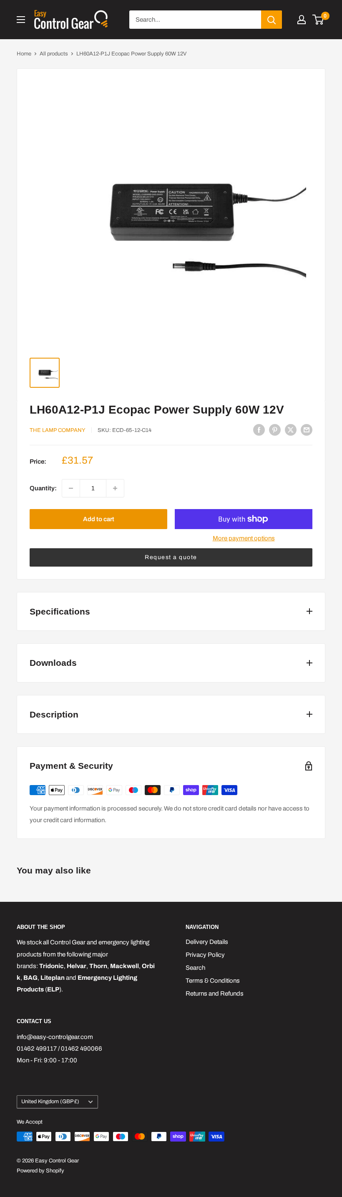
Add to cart (98, 519)
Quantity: (43, 488)
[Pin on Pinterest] (275, 430)
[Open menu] (21, 19)
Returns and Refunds (215, 993)
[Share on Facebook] (259, 430)
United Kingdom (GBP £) (50, 1101)
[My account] (301, 19)
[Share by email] (306, 430)
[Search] (271, 19)
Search (195, 967)
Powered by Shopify (40, 1171)
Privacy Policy (205, 954)
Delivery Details (207, 942)
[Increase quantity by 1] (115, 488)
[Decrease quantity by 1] (71, 488)
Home (24, 54)
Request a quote (171, 557)
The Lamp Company (58, 430)
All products (54, 54)
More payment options (244, 538)
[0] (318, 20)
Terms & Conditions (213, 980)
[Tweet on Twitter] (291, 430)
